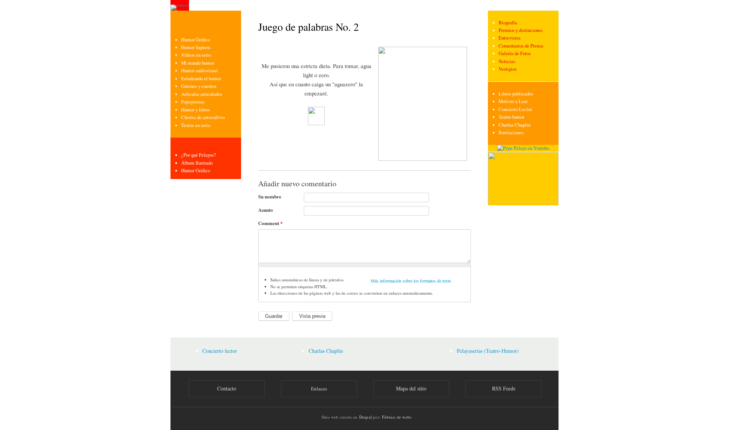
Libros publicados (516, 93)
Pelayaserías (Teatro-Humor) (488, 350)
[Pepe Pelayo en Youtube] (523, 148)
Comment (270, 223)
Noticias (507, 61)
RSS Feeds (503, 388)
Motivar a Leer (513, 101)
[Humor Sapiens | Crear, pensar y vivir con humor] (523, 201)
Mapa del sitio (411, 388)
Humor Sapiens (196, 47)
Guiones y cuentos (198, 86)
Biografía (508, 22)
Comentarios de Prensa (521, 46)
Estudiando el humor (201, 78)
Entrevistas (510, 38)
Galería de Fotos (515, 53)
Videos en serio (196, 55)
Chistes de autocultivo (203, 117)
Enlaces (319, 388)
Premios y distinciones (521, 30)
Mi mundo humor (197, 63)
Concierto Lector (515, 109)
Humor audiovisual (199, 70)
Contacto (226, 388)
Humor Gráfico (195, 39)
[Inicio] (179, 5)
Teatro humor (511, 117)
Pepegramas (193, 101)
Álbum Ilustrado (197, 163)
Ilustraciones (511, 132)
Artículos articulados (201, 94)
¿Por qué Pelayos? (198, 155)
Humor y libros (195, 109)
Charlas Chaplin (514, 125)
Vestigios (508, 69)
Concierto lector (219, 350)
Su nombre (269, 196)
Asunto (265, 209)
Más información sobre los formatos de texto (411, 281)
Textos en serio (195, 125)
